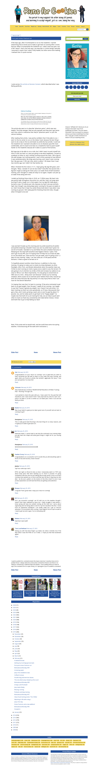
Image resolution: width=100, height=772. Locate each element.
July (16, 646)
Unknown (18, 387)
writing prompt (79, 744)
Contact (83, 26)
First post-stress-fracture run (23, 665)
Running (39, 26)
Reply (16, 382)
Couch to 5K (52, 746)
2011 (14, 722)
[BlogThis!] (30, 362)
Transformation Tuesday (32, 742)
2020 (14, 620)
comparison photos (55, 744)
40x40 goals (44, 746)
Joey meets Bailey (19, 687)
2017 (14, 627)
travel (55, 740)
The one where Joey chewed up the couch (26, 680)
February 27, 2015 (32, 528)
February (17, 658)
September (18, 641)
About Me (21, 26)
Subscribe (77, 99)
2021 (14, 617)
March (17, 656)
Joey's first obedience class (22, 673)
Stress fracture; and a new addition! (24, 704)
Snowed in (17, 709)
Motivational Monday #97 (21, 694)
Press (68, 26)
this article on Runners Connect (30, 84)
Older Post (14, 352)
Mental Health (45, 26)
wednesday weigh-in (16, 740)
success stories (44, 742)
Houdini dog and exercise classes (24, 677)
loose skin (67, 742)
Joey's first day (18, 702)
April (16, 653)
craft (13, 742)
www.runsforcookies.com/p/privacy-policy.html (60, 762)
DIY (51, 26)
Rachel (17, 408)
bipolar (13, 746)
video (71, 744)
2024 (14, 610)
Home (16, 26)
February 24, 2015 (23, 372)
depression (75, 740)
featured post (34, 740)
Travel (59, 26)
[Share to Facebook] (33, 362)
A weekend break (19, 660)
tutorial (36, 746)
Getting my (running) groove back (24, 663)
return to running (24, 744)
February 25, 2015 (27, 419)
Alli (16, 498)
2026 (14, 605)
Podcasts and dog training (22, 692)
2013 (14, 718)
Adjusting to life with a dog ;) (22, 699)
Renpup (17, 488)
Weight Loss (33, 26)
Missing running (19, 690)
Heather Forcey (19, 454)
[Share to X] (32, 362)
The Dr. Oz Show (27, 746)
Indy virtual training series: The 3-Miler (25, 697)
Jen (16, 431)
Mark (52, 742)
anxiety (67, 740)
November (18, 636)
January (17, 712)
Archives (78, 26)
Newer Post (57, 352)
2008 (14, 730)
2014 (14, 715)
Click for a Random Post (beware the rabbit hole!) (77, 143)
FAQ (19, 746)
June (16, 649)
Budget (54, 26)
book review (44, 744)
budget (64, 744)
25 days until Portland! (20, 685)
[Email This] (29, 362)
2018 (14, 624)
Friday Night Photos (45, 740)
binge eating (20, 742)
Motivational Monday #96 (21, 707)
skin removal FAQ (62, 746)
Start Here (27, 26)
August (17, 644)
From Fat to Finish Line (78, 742)
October (17, 639)
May (16, 651)
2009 (14, 727)
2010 (14, 725)
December (18, 634)
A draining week (19, 670)
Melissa (17, 518)
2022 (14, 615)
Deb (16, 372)
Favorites (64, 26)
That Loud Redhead (20, 528)
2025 (14, 607)
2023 (14, 612)
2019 (14, 622)
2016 (14, 629)
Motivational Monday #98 (21, 682)
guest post (59, 742)
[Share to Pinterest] (35, 362)
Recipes (73, 26)
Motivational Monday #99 (21, 668)
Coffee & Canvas (19, 675)
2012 (14, 720)
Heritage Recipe (35, 744)
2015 (14, 632)
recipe (26, 740)
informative (14, 744)
